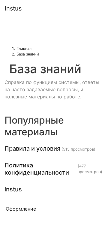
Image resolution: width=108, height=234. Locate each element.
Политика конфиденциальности (36, 169)
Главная (24, 48)
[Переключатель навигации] (99, 8)
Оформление (21, 209)
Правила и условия (32, 148)
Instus (13, 8)
